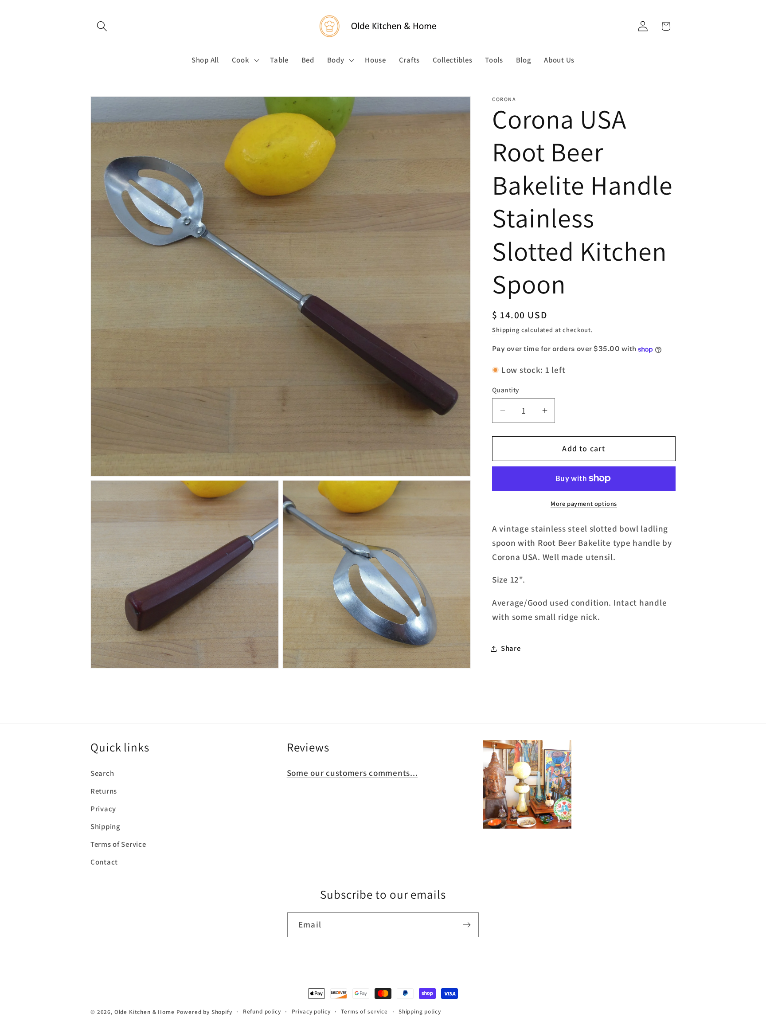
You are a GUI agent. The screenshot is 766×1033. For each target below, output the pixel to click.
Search (102, 773)
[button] (102, 26)
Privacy (103, 809)
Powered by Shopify (204, 1012)
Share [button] (511, 648)
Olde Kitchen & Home (144, 1012)
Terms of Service (118, 844)
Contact (104, 862)
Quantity (506, 390)
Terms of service (364, 1011)
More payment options (584, 503)
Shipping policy (420, 1011)
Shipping (506, 329)
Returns (103, 791)
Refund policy (262, 1011)
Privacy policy (311, 1011)
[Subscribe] (466, 924)
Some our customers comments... (352, 773)
